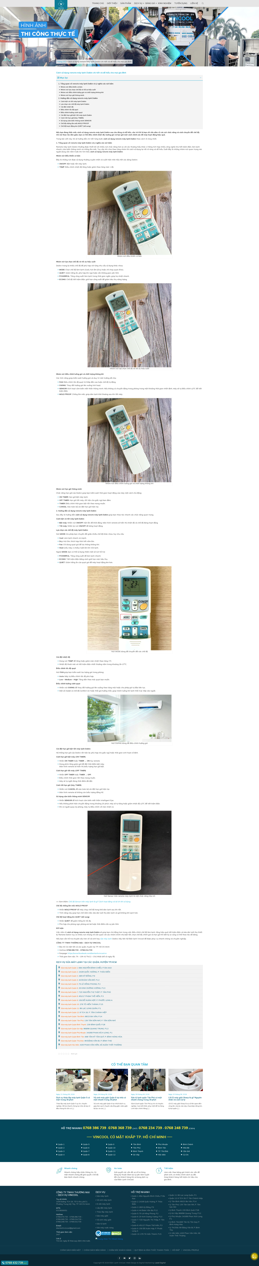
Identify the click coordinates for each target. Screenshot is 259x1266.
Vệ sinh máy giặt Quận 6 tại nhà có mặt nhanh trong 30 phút (110, 1098)
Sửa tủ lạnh (102, 1224)
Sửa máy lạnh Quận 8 (69, 996)
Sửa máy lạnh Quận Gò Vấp (72, 1029)
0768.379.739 (62, 1217)
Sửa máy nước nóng (105, 1227)
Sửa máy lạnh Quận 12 (70, 1012)
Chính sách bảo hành (95, 1250)
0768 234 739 (150, 1128)
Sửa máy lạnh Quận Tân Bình (72, 1016)
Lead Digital (160, 1263)
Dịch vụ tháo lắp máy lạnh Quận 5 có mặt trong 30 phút (73, 1098)
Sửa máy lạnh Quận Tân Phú (72, 1020)
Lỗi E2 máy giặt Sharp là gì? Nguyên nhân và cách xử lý (185, 1098)
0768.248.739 (62, 1221)
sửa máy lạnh (106, 939)
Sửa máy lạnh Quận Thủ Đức (72, 1041)
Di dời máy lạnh (103, 1204)
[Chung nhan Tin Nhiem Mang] (109, 1238)
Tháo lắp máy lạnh (105, 1212)
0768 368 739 (120, 1128)
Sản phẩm (125, 3)
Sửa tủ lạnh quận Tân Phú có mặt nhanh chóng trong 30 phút (146, 1098)
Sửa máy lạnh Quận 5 (69, 984)
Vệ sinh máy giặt (104, 1220)
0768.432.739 (75, 1221)
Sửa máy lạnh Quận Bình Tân (72, 1037)
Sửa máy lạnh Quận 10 (70, 1004)
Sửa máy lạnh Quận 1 (69, 968)
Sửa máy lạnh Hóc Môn (70, 1045)
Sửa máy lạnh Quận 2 (69, 972)
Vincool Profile (191, 1250)
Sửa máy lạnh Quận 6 (69, 988)
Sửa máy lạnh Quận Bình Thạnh (73, 1024)
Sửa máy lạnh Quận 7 (69, 992)
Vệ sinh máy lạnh (104, 1200)
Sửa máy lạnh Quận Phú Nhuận (73, 1033)
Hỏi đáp (176, 1250)
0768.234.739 (75, 1219)
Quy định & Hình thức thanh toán (151, 1250)
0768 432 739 (14, 1262)
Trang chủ (98, 3)
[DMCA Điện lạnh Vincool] (116, 1233)
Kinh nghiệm (164, 3)
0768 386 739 (94, 1128)
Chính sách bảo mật (70, 1250)
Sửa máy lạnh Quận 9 (69, 1000)
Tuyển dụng (180, 3)
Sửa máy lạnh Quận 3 (69, 976)
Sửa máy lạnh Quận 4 (69, 980)
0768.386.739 (75, 1217)
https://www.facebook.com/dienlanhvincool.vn (87, 953)
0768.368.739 (62, 1219)
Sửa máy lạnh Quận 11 (70, 1008)
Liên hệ (194, 3)
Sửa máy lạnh (102, 1196)
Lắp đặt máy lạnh (104, 1208)
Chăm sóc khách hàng (120, 1250)
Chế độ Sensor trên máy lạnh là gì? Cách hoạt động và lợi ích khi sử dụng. (99, 901)
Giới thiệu (112, 3)
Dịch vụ (138, 3)
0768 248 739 (176, 1128)
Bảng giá (150, 3)
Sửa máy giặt (102, 1216)
